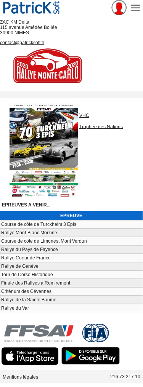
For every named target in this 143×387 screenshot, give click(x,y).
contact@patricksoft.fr (22, 42)
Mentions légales (20, 376)
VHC (84, 115)
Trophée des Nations (101, 126)
